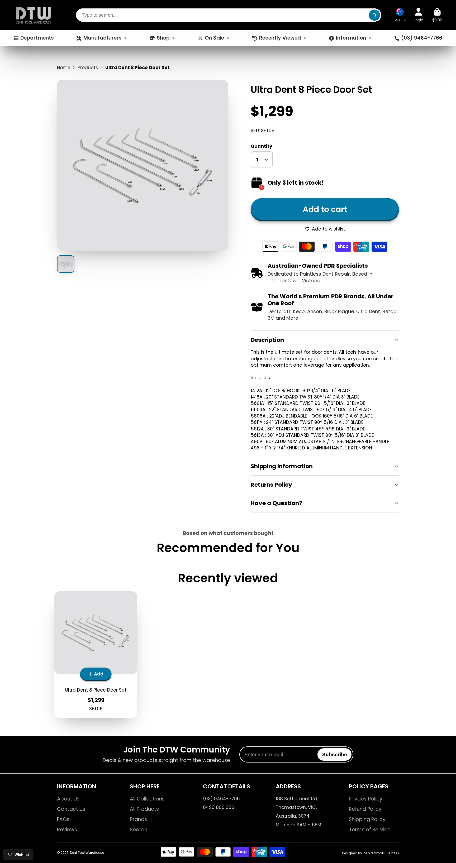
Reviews (67, 829)
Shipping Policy (367, 819)
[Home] (33, 15)
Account (418, 15)
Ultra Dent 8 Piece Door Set (95, 654)
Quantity (261, 146)
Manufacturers (102, 37)
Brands (138, 819)
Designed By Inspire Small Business (370, 853)
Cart (437, 15)
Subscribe (334, 754)
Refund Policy (365, 809)
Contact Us (71, 809)
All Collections (147, 798)
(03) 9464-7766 (421, 37)
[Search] (374, 14)
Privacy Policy (365, 798)
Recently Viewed (280, 37)
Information (351, 37)
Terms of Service (370, 829)
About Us (68, 798)
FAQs (63, 819)
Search (138, 829)
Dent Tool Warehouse (87, 852)
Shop (163, 37)
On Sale (214, 37)
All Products (144, 809)
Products (88, 67)
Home (63, 67)
